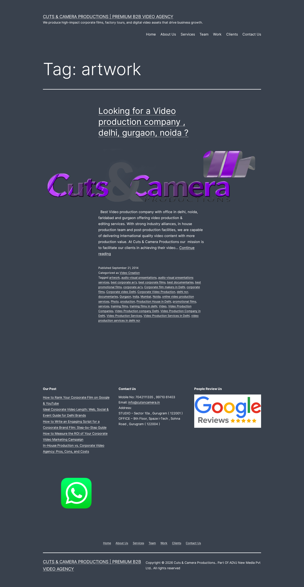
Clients (232, 34)
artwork (114, 277)
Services (188, 34)
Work (217, 34)
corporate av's (133, 287)
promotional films (184, 301)
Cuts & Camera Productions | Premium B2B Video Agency (108, 16)
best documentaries (180, 282)
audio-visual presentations (139, 277)
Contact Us (251, 34)
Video (163, 306)
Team (204, 34)
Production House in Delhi (154, 301)
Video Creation (130, 272)
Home (151, 34)
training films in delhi (143, 306)
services (103, 306)
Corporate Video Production (156, 292)
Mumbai (146, 296)
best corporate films (152, 282)
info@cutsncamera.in (144, 402)
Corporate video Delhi (121, 292)
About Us (168, 34)
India (136, 296)
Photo (115, 301)
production (127, 301)
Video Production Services (124, 315)
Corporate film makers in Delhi (164, 287)
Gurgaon (125, 296)
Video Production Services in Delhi (167, 315)
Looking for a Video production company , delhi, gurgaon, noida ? (143, 122)
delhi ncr (182, 292)
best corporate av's (124, 282)
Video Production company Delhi (137, 311)
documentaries (108, 296)
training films (119, 306)
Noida (157, 296)
